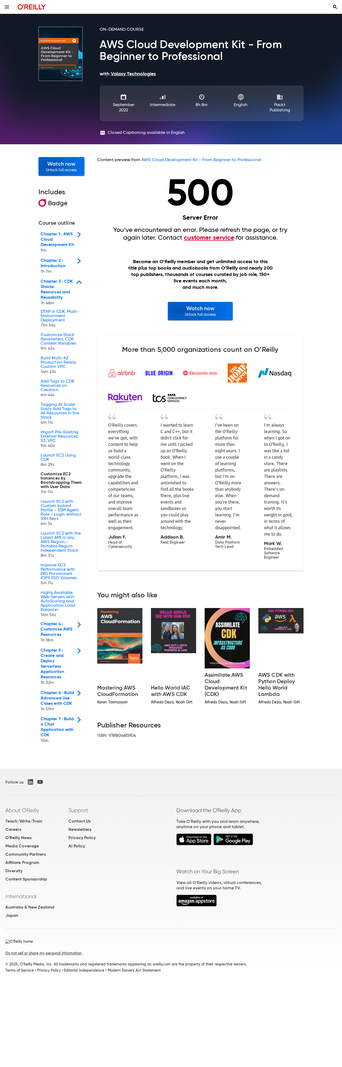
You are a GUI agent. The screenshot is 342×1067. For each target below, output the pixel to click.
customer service (209, 237)
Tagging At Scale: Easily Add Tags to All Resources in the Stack (60, 413)
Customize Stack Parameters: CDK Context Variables (58, 342)
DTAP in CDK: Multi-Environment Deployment (60, 318)
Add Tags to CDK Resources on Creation (57, 388)
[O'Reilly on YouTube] (40, 782)
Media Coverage (22, 846)
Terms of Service (19, 970)
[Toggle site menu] (7, 7)
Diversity (13, 871)
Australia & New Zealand (29, 907)
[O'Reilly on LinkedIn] (30, 782)
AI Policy (76, 846)
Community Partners (25, 854)
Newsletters (79, 829)
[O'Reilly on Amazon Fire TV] (196, 905)
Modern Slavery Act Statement (134, 970)
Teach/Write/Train (23, 821)
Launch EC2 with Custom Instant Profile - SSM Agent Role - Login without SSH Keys (61, 512)
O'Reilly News (18, 837)
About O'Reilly (22, 810)
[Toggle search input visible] (335, 7)
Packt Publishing (280, 107)
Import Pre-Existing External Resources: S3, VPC (60, 439)
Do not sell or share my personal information (43, 953)
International (21, 896)
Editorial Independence (84, 970)
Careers (13, 829)
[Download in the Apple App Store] (193, 844)
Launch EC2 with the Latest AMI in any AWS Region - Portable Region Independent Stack (61, 544)
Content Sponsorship (26, 879)
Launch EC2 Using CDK (58, 460)
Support (78, 810)
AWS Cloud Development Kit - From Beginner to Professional (201, 159)
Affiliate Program (22, 862)
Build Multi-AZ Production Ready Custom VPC (58, 365)
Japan (11, 915)
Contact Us (79, 821)
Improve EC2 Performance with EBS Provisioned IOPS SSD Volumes (59, 574)
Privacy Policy (82, 837)
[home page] (32, 7)
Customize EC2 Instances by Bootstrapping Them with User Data (61, 483)
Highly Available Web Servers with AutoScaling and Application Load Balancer (58, 603)
